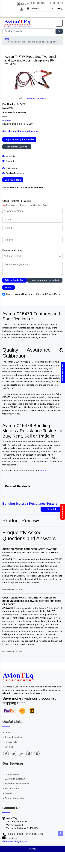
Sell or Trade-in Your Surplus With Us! (22, 187)
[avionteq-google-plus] (21, 753)
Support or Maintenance (17, 783)
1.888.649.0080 (38, 3)
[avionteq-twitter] (13, 753)
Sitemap (9, 746)
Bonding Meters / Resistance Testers (30, 503)
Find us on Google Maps (14, 841)
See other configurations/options (20, 131)
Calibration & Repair (15, 778)
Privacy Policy (11, 742)
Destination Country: (13, 250)
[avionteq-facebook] (6, 753)
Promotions (62, 512)
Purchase (10, 205)
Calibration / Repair (40, 205)
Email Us (25, 4)
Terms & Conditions (14, 737)
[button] (59, 23)
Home (6, 39)
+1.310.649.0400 (55, 3)
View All (51, 509)
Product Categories (14, 798)
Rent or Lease (12, 774)
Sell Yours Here (13, 180)
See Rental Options (16, 146)
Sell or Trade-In (12, 788)
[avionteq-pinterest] (29, 753)
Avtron (43, 470)
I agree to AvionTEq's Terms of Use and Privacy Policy (33, 294)
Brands (8, 793)
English (35, 8)
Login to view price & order (19, 139)
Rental (23, 205)
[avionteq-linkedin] (37, 753)
